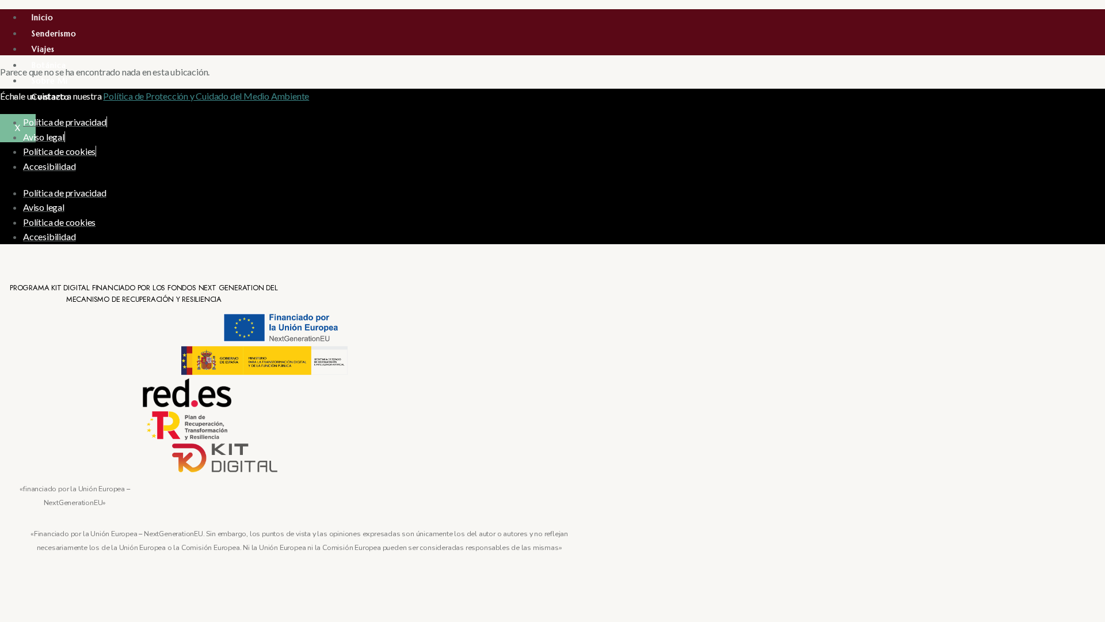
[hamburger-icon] (1090, 18)
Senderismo (54, 34)
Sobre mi (50, 81)
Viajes (43, 49)
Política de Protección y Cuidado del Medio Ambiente (206, 95)
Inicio (43, 17)
